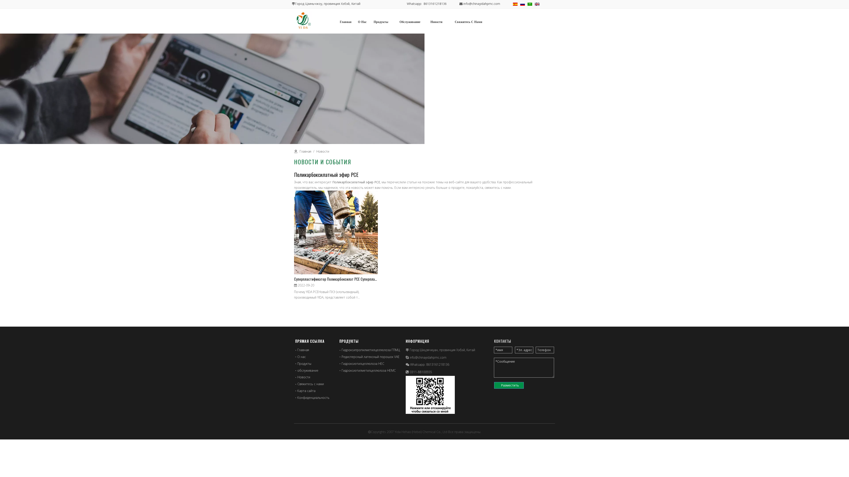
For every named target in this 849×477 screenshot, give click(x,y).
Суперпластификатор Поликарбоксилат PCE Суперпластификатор (336, 279)
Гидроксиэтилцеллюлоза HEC (363, 364)
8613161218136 (437, 364)
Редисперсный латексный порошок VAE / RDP (375, 357)
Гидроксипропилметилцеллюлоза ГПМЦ (371, 350)
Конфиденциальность (313, 398)
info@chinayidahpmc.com (481, 4)
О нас (301, 357)
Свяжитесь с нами (310, 384)
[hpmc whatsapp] (430, 395)
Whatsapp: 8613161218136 (427, 4)
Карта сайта (306, 391)
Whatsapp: (418, 364)
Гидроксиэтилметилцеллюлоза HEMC (369, 370)
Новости (303, 377)
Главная (303, 350)
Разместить (510, 385)
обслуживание (307, 370)
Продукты (304, 364)
